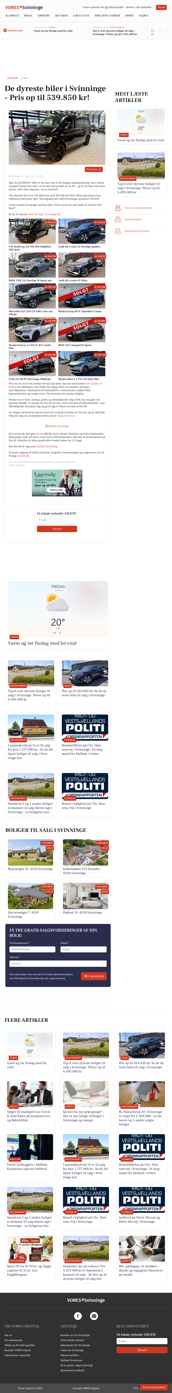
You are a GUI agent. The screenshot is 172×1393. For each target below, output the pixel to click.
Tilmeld (161, 7)
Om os (8, 1335)
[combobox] (11, 964)
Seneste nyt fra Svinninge (75, 1335)
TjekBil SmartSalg (47, 446)
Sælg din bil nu (66, 415)
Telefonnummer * (19, 943)
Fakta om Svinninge (72, 1350)
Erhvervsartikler (69, 1355)
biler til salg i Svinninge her (44, 214)
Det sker (61, 15)
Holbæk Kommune (71, 1360)
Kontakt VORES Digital (18, 1350)
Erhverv (44, 15)
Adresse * (14, 957)
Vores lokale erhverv (72, 1340)
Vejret (143, 15)
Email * (64, 943)
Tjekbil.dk (23, 456)
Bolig (28, 15)
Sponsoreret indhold (72, 1370)
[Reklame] (57, 483)
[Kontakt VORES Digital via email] (94, 1316)
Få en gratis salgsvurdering (76, 1365)
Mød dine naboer (107, 15)
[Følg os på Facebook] (78, 1316)
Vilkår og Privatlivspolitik (20, 1345)
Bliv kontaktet (94, 976)
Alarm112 (12, 15)
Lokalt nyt (81, 15)
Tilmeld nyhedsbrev (154, 1387)
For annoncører (14, 1340)
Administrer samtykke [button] (17, 1355)
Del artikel (91, 169)
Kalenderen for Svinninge (75, 1345)
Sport (129, 15)
